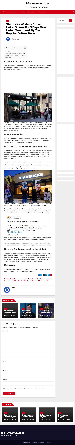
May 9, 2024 (8, 419)
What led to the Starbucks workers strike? (16, 53)
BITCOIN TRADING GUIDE (26, 12)
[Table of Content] (25, 48)
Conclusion (8, 57)
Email (4, 370)
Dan (14, 419)
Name (4, 361)
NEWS (5, 308)
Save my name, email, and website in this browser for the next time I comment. (24, 388)
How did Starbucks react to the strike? (15, 55)
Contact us (41, 12)
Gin (14, 38)
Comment (5, 331)
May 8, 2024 (63, 419)
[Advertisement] (28, 82)
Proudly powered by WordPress (30, 442)
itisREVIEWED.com (37, 3)
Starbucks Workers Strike (12, 50)
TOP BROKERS (12, 12)
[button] (73, 12)
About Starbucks (10, 51)
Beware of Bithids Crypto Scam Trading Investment (10, 417)
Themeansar (48, 442)
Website (5, 379)
